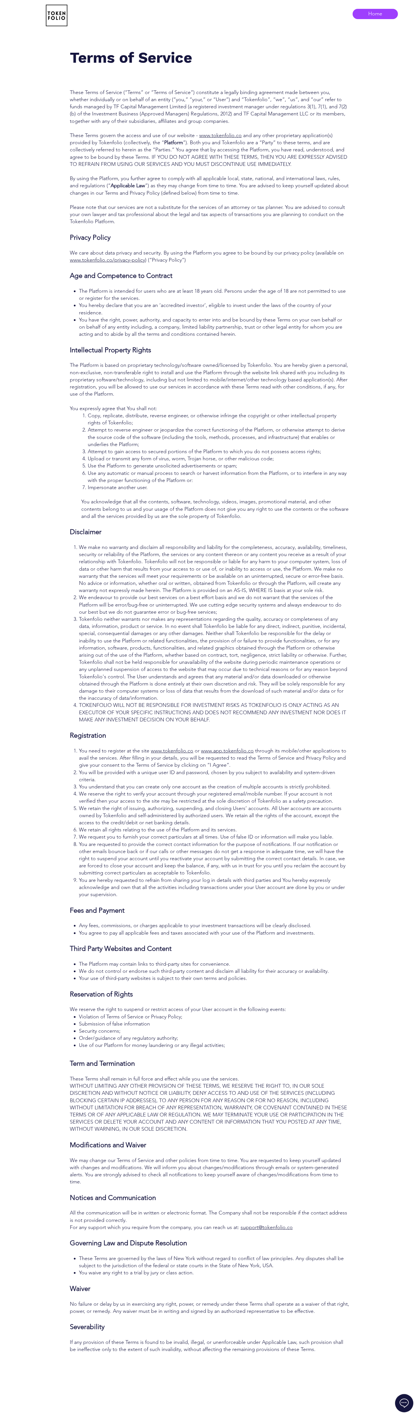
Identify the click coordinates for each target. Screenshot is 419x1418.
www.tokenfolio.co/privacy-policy (107, 260)
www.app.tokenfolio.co (227, 751)
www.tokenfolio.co (220, 135)
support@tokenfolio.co (267, 1227)
